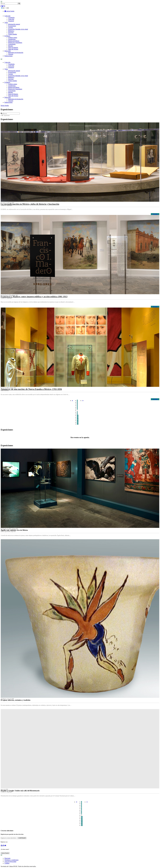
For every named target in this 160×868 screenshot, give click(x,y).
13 (77, 420)
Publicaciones (8, 56)
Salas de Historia (13, 47)
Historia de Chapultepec (15, 42)
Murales (10, 46)
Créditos (6, 863)
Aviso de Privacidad (10, 861)
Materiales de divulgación (15, 52)
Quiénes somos (12, 37)
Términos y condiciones (11, 860)
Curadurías (11, 17)
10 (77, 415)
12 (77, 419)
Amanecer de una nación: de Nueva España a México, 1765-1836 (31, 389)
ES (3, 8)
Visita (6, 22)
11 (77, 417)
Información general (14, 24)
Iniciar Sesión (10, 11)
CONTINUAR (22, 838)
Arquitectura (11, 39)
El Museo (7, 36)
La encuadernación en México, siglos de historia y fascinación (30, 204)
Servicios (11, 32)
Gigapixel (11, 21)
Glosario (10, 54)
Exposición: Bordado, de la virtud (18, 29)
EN (8, 8)
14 (77, 422)
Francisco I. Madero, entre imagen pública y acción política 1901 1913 (34, 296)
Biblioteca (11, 31)
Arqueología (11, 44)
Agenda (10, 27)
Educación (7, 51)
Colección (7, 16)
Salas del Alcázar (13, 49)
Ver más (155, 214)
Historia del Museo (13, 41)
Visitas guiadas (12, 34)
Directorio (7, 858)
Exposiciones (12, 26)
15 (77, 424)
